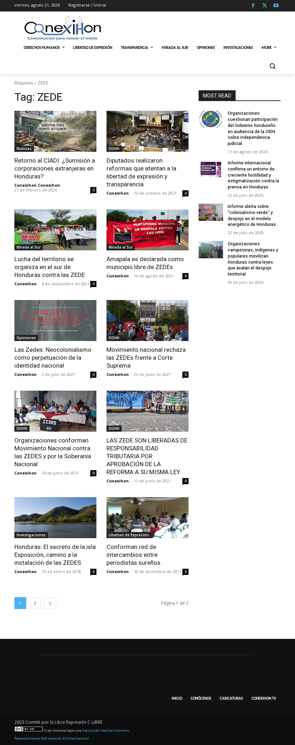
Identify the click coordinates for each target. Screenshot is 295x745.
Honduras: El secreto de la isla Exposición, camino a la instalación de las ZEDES (55, 554)
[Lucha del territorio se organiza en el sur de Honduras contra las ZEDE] (55, 229)
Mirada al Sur (29, 247)
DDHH (114, 148)
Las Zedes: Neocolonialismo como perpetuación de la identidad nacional (52, 357)
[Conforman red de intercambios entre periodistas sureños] (147, 517)
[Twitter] (264, 6)
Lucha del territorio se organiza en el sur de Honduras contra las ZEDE (49, 266)
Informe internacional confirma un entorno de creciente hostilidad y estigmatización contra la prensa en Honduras (253, 175)
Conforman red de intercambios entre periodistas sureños (133, 554)
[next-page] (50, 603)
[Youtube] (276, 6)
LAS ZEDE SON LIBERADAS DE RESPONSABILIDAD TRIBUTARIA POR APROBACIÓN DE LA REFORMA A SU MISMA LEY (146, 456)
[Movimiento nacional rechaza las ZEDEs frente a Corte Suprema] (147, 320)
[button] (272, 65)
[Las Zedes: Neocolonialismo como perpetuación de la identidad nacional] (55, 320)
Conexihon (117, 193)
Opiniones (26, 337)
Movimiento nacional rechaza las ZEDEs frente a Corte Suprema (146, 357)
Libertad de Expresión (129, 534)
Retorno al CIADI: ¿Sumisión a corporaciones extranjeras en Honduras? (54, 168)
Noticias (24, 148)
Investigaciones (31, 534)
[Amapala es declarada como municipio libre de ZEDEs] (147, 229)
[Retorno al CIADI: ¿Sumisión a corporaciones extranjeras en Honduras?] (55, 131)
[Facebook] (253, 6)
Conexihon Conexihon (37, 185)
